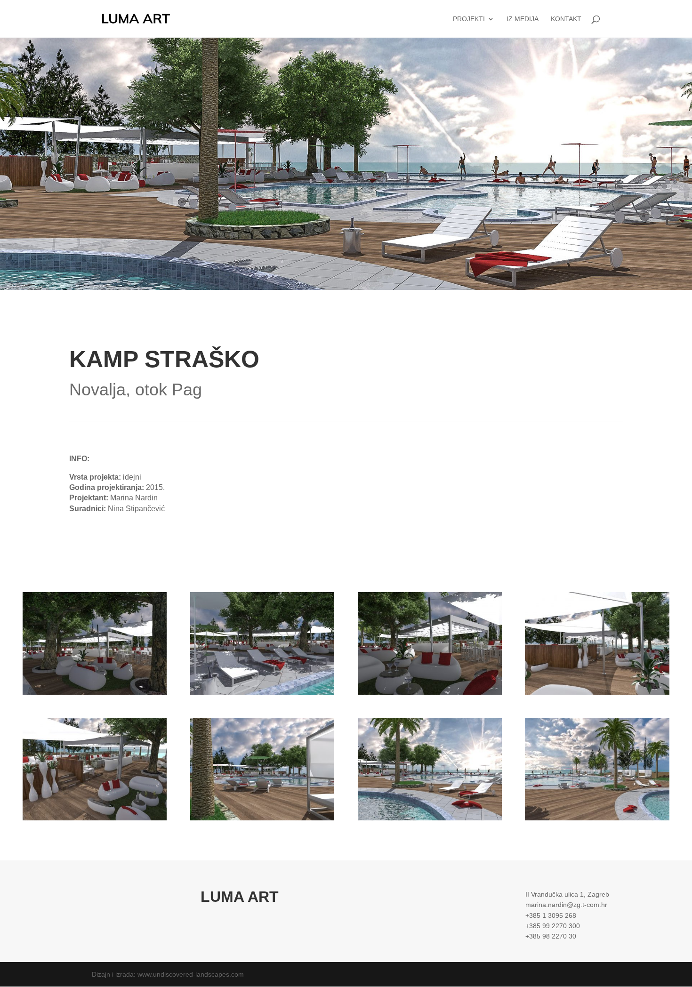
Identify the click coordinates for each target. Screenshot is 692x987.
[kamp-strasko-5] (95, 820)
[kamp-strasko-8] (597, 820)
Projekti (469, 19)
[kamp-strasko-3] (430, 694)
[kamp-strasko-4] (597, 694)
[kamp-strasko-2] (262, 694)
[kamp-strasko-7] (430, 820)
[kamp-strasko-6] (262, 820)
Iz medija (523, 19)
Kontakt (566, 19)
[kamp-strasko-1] (95, 694)
